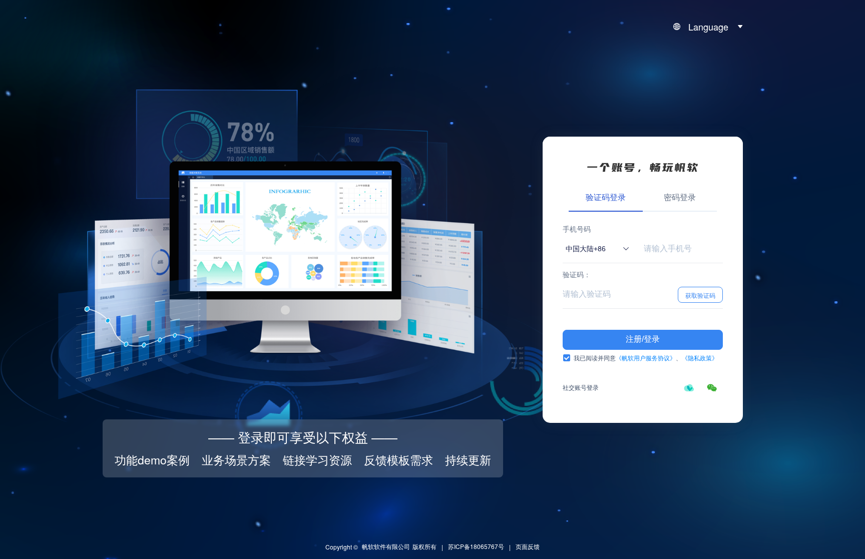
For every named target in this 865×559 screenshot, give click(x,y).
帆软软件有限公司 (386, 546)
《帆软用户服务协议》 (646, 357)
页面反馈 (528, 546)
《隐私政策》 (700, 357)
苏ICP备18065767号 (476, 546)
